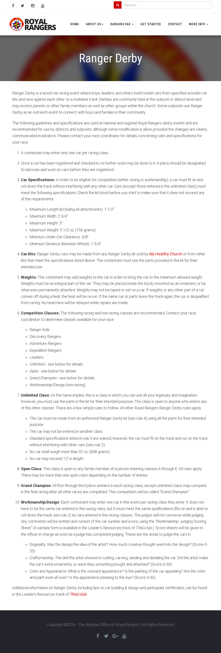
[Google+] (115, 636)
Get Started (150, 24)
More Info (197, 24)
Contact (175, 24)
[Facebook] (13, 5)
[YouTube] (42, 5)
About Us (93, 24)
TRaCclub (78, 594)
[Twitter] (22, 5)
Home (74, 24)
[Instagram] (32, 5)
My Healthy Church (165, 254)
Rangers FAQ (120, 24)
